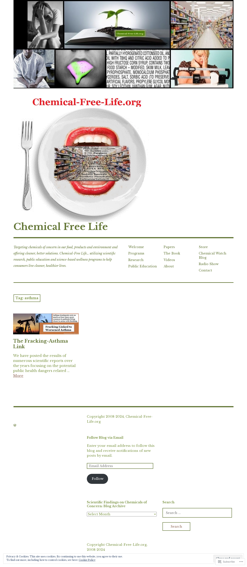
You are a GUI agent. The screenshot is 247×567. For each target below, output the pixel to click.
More (18, 376)
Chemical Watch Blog (212, 255)
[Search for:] (197, 513)
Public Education (142, 266)
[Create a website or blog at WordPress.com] (15, 425)
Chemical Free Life (61, 226)
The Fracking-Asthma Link (40, 343)
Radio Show (209, 264)
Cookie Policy (87, 560)
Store (203, 247)
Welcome (136, 247)
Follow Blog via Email (105, 437)
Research (136, 260)
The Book (172, 253)
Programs (136, 253)
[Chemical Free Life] (123, 44)
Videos (169, 260)
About (169, 266)
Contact (205, 270)
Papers (169, 247)
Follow (97, 479)
